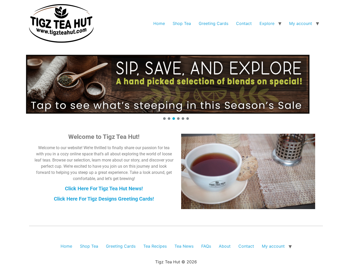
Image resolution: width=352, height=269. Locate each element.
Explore (266, 23)
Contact (244, 23)
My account (300, 23)
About (225, 246)
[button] (176, 84)
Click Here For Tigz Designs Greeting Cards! (104, 199)
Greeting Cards (213, 23)
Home (159, 23)
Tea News (184, 246)
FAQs (206, 246)
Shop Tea (182, 23)
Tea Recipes (155, 246)
